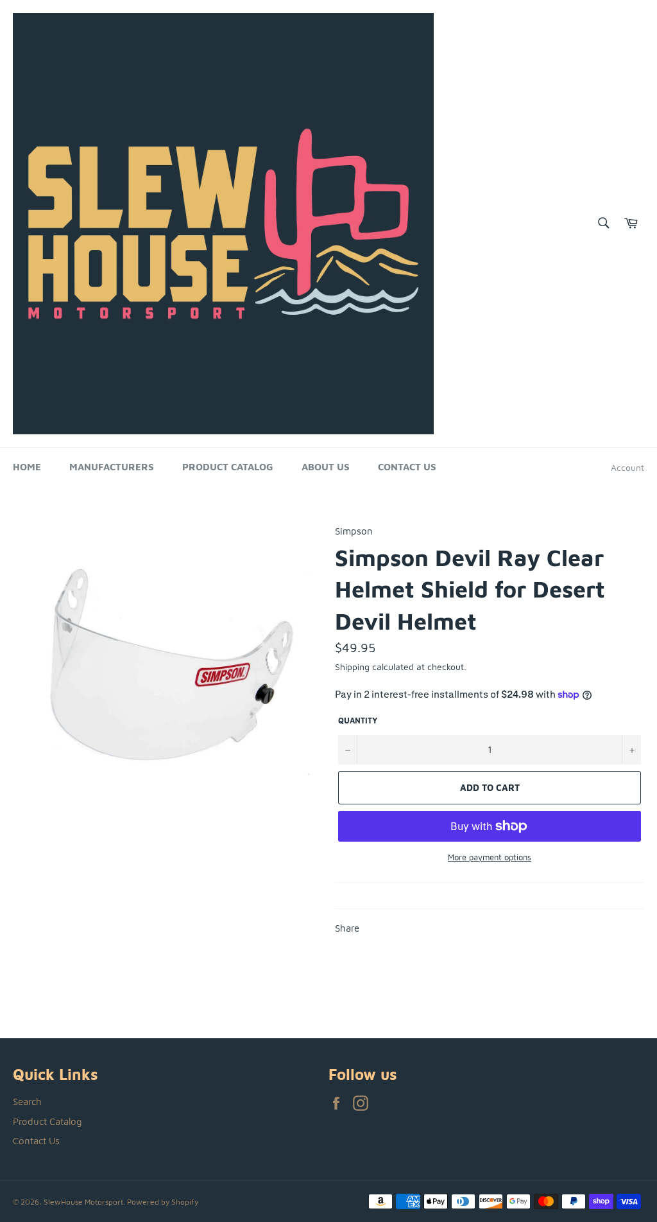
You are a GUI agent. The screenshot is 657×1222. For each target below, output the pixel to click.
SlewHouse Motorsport (83, 1202)
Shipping (352, 666)
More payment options (489, 857)
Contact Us (407, 466)
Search (27, 1101)
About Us (326, 466)
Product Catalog (227, 466)
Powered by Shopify (162, 1202)
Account (627, 467)
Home (27, 466)
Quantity (357, 720)
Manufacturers (111, 466)
